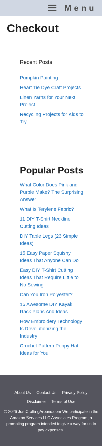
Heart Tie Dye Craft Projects (50, 87)
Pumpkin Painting (39, 77)
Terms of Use (63, 401)
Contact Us (46, 392)
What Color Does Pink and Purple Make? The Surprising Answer (51, 192)
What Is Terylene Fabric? (47, 209)
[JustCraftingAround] (14, 8)
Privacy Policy (75, 392)
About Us (22, 392)
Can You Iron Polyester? (46, 294)
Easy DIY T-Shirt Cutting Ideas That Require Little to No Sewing (49, 277)
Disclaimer (36, 401)
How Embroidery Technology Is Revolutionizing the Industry (51, 329)
